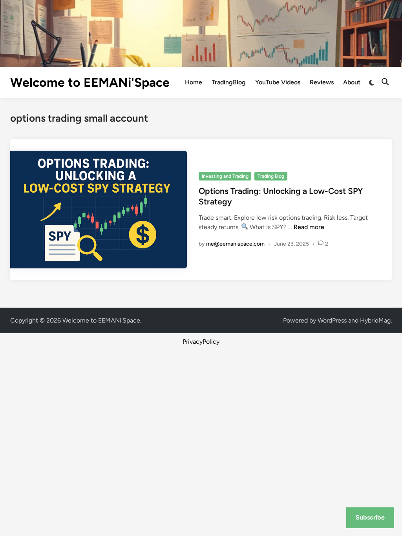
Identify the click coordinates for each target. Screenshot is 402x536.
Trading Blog (271, 176)
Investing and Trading (225, 176)
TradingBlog (229, 82)
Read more (309, 227)
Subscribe (370, 517)
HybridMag (375, 320)
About (351, 82)
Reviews (322, 82)
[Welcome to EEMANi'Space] (201, 32)
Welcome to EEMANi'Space (90, 82)
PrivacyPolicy (201, 341)
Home (193, 82)
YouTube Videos (277, 82)
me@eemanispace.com (235, 244)
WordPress (332, 320)
